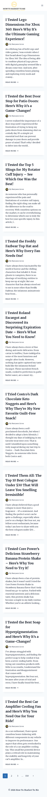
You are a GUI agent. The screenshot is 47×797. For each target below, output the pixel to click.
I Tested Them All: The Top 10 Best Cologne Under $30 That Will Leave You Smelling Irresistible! (23, 485)
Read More (11, 82)
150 (27, 776)
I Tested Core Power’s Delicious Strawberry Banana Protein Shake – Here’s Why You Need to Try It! (23, 558)
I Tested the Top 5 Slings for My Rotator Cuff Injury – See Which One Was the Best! (22, 174)
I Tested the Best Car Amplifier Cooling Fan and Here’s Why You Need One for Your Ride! (23, 711)
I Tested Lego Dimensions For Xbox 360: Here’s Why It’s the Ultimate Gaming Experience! (22, 29)
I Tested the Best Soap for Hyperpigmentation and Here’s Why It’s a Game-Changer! (22, 632)
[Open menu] (42, 5)
